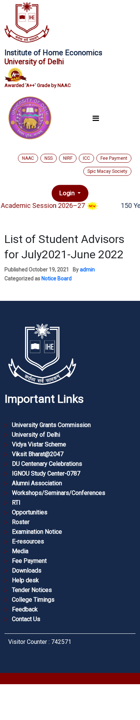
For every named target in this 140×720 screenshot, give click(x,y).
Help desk (25, 580)
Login (67, 193)
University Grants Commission (51, 424)
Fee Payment (113, 158)
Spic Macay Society (107, 171)
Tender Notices (32, 589)
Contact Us (26, 619)
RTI (16, 502)
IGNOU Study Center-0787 (46, 473)
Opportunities (29, 512)
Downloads (26, 570)
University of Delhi (36, 434)
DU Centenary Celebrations (47, 463)
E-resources (28, 541)
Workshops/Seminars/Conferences (58, 492)
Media (20, 551)
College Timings (33, 599)
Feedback (25, 609)
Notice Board (56, 278)
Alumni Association (37, 483)
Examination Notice (37, 531)
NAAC (28, 158)
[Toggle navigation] (95, 118)
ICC (86, 158)
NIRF (67, 158)
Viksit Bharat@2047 (37, 454)
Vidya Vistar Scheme (39, 444)
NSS (48, 158)
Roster (20, 522)
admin (87, 269)
